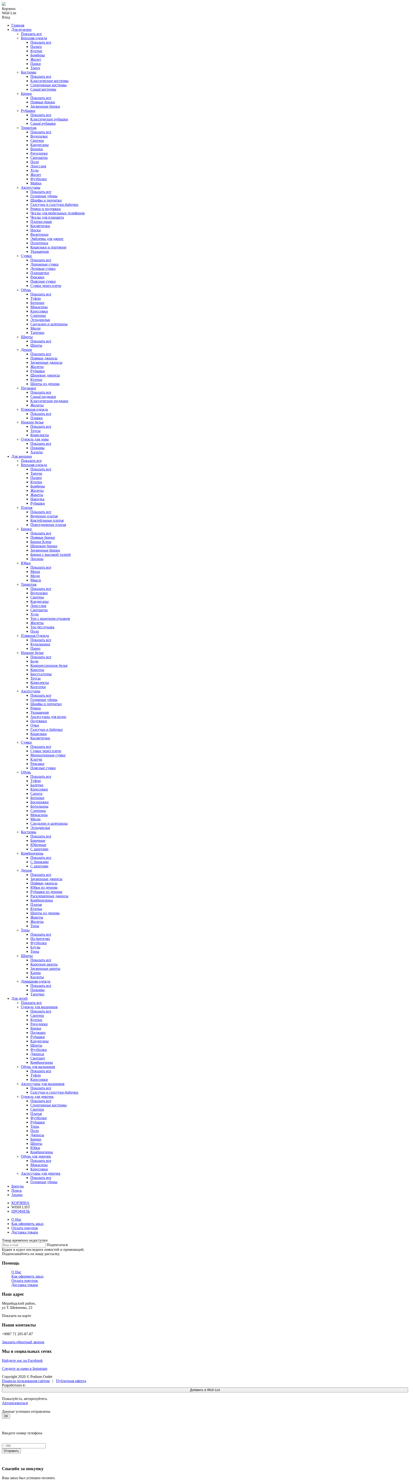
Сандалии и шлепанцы (49, 324)
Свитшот (37, 1058)
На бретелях (40, 939)
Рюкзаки (37, 277)
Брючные (37, 840)
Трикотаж (29, 128)
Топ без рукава (42, 627)
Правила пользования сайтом (26, 1381)
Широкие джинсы (45, 375)
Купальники (40, 644)
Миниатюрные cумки (47, 755)
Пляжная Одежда (35, 636)
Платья (26, 508)
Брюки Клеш (40, 542)
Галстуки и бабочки (46, 729)
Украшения (39, 251)
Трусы (35, 431)
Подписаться (57, 1245)
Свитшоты (39, 158)
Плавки (36, 418)
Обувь (26, 290)
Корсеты (37, 670)
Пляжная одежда (34, 409)
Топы (34, 926)
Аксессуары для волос (48, 717)
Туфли (35, 298)
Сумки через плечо (45, 286)
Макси (35, 580)
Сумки (26, 256)
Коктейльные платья (47, 520)
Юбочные (38, 845)
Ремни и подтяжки (45, 209)
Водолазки (39, 136)
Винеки (36, 149)
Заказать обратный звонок (23, 1342)
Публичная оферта (71, 1381)
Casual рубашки (43, 123)
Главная (17, 25)
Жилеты (37, 367)
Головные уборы (43, 196)
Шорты (27, 337)
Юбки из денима (43, 887)
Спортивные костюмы (48, 85)
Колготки (38, 687)
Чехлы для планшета (47, 217)
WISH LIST (20, 1207)
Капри (35, 973)
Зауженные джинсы (46, 362)
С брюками (39, 862)
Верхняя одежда (34, 38)
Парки (35, 64)
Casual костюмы (43, 89)
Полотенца (39, 243)
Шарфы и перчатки (46, 200)
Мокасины (39, 307)
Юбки (26, 563)
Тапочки (37, 333)
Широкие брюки (43, 546)
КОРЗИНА (20, 1203)
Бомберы (37, 55)
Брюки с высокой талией (50, 554)
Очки (34, 725)
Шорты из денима (45, 384)
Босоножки (39, 802)
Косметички (40, 226)
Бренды (17, 1186)
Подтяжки (38, 721)
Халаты (36, 452)
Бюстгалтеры (41, 674)
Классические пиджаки (49, 401)
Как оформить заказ (27, 1224)
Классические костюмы (49, 81)
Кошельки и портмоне (48, 247)
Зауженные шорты (45, 969)
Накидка (37, 499)
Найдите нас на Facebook (22, 1360)
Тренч (35, 68)
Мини (35, 572)
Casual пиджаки (43, 397)
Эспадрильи (40, 320)
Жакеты (36, 495)
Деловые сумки (43, 269)
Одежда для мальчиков (39, 1007)
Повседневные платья (48, 525)
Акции (17, 1195)
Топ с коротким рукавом (50, 619)
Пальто (36, 47)
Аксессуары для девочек (41, 1173)
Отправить (11, 1451)
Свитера (37, 140)
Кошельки (38, 734)
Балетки (36, 785)
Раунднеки (39, 153)
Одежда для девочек (37, 1097)
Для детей (19, 998)
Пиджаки (28, 388)
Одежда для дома (35, 439)
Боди (34, 661)
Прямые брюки (42, 102)
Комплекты (39, 435)
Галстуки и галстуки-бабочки (54, 205)
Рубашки (28, 111)
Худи (34, 170)
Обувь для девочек (36, 1156)
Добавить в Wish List (205, 1390)
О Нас (16, 1219)
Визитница (39, 234)
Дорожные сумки (44, 264)
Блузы (35, 947)
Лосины (36, 559)
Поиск (16, 1190)
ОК (6, 1416)
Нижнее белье (32, 422)
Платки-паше (41, 222)
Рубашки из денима (46, 892)
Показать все (31, 34)
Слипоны (38, 315)
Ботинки (37, 303)
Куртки (36, 51)
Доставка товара (24, 1232)
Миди (35, 576)
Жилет (35, 59)
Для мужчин (21, 30)
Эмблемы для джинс (47, 239)
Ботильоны (39, 806)
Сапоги (36, 794)
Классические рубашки (49, 119)
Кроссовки (39, 311)
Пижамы (37, 448)
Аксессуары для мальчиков (43, 1084)
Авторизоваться (15, 1403)
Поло (34, 162)
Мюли (35, 328)
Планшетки (39, 273)
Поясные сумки (43, 281)
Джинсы (37, 1054)
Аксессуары (30, 187)
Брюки (26, 94)
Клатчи (36, 759)
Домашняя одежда (35, 981)
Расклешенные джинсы (49, 896)
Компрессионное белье (49, 665)
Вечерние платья (44, 516)
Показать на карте (16, 1316)
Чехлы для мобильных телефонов (57, 213)
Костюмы (28, 72)
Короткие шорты (44, 964)
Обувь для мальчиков (38, 1067)
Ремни (35, 708)
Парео (35, 648)
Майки (36, 183)
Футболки (38, 179)
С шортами (39, 849)
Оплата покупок (24, 1228)
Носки (35, 230)
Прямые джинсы (43, 358)
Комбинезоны (32, 853)
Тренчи (36, 473)
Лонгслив (38, 166)
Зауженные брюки (45, 106)
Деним (26, 350)
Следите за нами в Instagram (24, 1369)
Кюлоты (37, 977)
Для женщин (21, 456)
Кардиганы (39, 145)
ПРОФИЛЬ (20, 1211)
